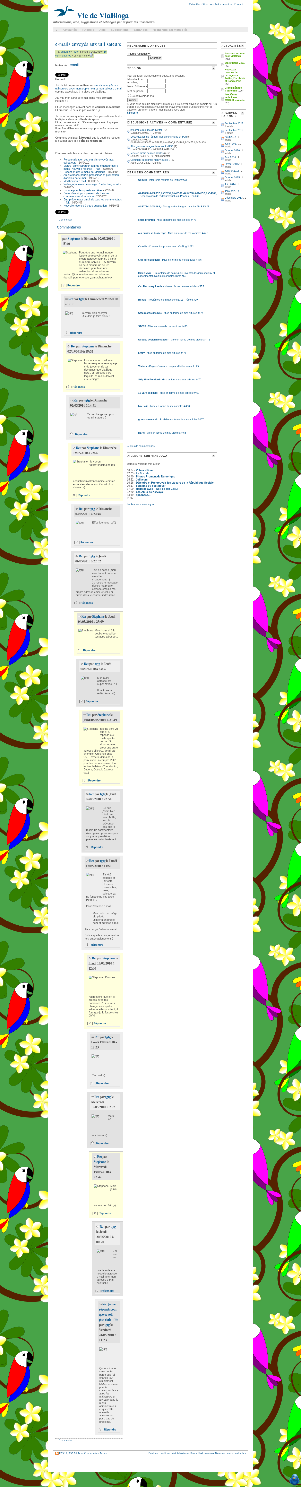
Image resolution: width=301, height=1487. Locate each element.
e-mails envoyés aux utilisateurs (88, 44)
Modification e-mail (74, 181)
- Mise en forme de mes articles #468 (164, 406)
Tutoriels (88, 29)
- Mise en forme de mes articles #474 (170, 313)
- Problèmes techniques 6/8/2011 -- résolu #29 (168, 299)
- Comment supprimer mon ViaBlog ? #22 (166, 246)
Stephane (74, 238)
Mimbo (182, 1453)
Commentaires (91, 1453)
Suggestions (120, 29)
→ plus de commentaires (141, 446)
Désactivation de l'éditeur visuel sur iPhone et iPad (158, 136)
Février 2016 (232, 164)
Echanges (141, 29)
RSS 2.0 (73, 1453)
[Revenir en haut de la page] (63, 285)
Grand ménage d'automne (233, 89)
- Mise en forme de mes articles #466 (162, 432)
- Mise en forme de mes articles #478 (167, 219)
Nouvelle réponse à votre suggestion (85, 205)
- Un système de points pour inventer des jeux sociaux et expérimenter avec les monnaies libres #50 (176, 274)
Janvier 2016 (232, 170)
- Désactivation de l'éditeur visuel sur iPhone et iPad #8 (177, 195)
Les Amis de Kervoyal (150, 491)
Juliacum (142, 479)
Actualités (70, 29)
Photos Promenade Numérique (155, 476)
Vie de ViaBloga (102, 15)
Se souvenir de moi (142, 95)
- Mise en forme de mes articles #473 (163, 326)
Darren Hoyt (196, 1453)
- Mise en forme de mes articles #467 (171, 419)
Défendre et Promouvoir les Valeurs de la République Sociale (175, 482)
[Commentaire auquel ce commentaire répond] (66, 298)
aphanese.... (143, 494)
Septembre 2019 (234, 130)
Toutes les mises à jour (141, 504)
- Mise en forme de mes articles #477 (173, 233)
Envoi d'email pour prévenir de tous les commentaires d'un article (86, 195)
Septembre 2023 (234, 123)
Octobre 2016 (232, 150)
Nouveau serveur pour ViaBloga (235, 55)
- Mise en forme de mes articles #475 (171, 286)
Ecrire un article (223, 4)
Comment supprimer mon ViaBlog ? (150, 159)
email (74, 65)
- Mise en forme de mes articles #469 (168, 392)
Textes (103, 1453)
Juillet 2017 (231, 143)
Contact (238, 4)
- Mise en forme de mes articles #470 (169, 379)
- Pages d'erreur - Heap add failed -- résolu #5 (168, 366)
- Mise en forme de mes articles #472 (174, 339)
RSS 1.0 (63, 1453)
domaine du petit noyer (150, 485)
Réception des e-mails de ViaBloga (84, 171)
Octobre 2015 (232, 177)
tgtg (82, 298)
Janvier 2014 (232, 191)
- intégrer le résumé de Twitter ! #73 (162, 180)
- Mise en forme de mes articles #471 (162, 353)
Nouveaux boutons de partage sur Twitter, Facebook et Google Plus (235, 75)
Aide (102, 29)
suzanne (66, 51)
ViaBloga (165, 1453)
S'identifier (194, 4)
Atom (80, 1453)
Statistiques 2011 (235, 62)
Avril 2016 (230, 157)
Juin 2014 (230, 184)
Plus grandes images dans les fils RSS (151, 146)
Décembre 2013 (234, 197)
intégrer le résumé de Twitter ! (146, 130)
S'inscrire (207, 4)
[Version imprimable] (91, 55)
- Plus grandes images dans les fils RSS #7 (173, 206)
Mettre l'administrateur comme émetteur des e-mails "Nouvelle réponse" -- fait (91, 167)
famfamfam (240, 1453)
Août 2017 (230, 137)
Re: (71, 298)
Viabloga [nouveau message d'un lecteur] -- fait (91, 184)
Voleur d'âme (144, 470)
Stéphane (220, 1453)
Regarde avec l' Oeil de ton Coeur (157, 488)
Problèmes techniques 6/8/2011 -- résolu (234, 97)
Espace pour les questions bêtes (82, 190)
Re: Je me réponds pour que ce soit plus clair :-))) (108, 1312)
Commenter (65, 219)
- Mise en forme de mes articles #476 (170, 259)
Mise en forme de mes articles (147, 153)
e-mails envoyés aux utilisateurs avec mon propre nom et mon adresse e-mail (88, 87)
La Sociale (142, 473)
